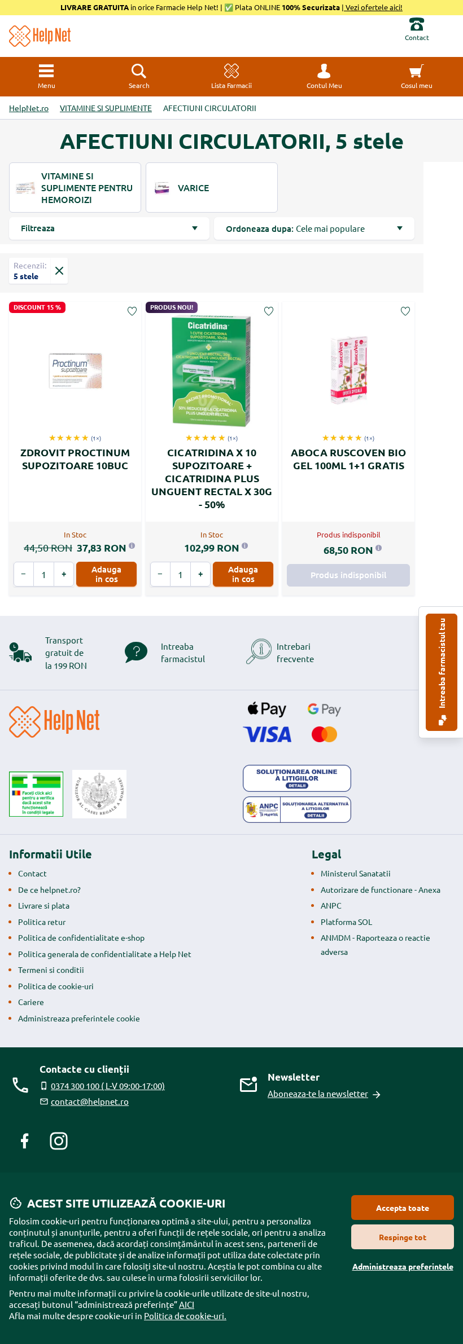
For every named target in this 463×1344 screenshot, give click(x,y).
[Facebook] (25, 1141)
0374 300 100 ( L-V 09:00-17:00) (108, 1085)
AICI (186, 1304)
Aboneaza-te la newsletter (318, 1093)
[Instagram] (59, 1141)
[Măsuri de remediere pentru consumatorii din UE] (297, 778)
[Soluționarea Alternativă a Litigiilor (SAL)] (297, 809)
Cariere (31, 1002)
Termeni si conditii (51, 969)
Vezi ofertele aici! (373, 7)
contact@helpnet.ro (90, 1101)
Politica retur (41, 921)
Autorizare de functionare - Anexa (380, 889)
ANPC (331, 905)
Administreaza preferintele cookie (79, 1018)
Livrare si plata (43, 905)
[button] (324, 76)
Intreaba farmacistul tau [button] (441, 664)
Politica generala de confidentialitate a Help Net (104, 954)
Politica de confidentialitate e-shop (81, 937)
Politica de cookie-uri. (185, 1315)
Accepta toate (402, 1207)
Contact (32, 873)
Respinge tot (402, 1237)
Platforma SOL (346, 921)
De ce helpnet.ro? (49, 889)
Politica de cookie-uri (56, 986)
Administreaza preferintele (402, 1266)
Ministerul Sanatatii (356, 873)
